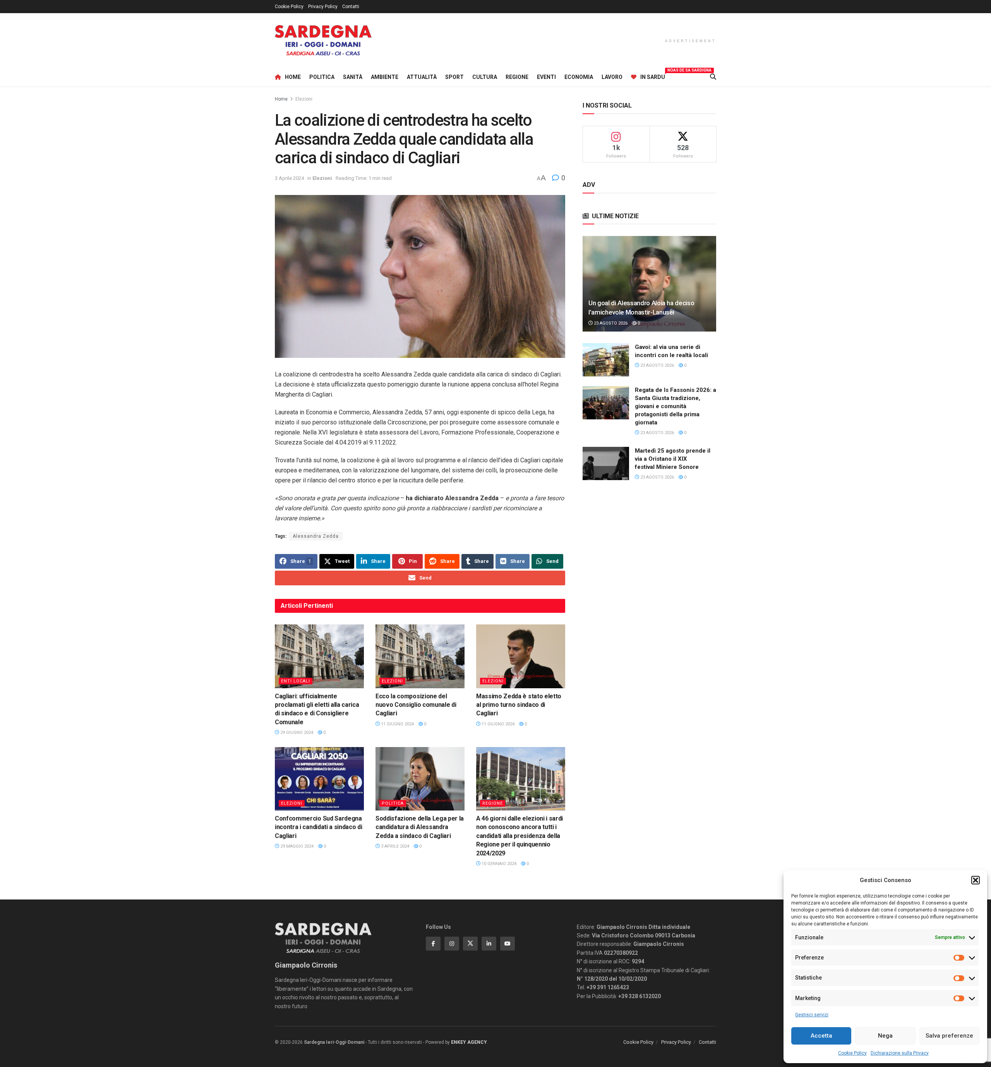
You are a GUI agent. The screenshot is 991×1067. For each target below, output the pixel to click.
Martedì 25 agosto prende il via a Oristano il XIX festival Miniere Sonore (672, 458)
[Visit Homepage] (323, 40)
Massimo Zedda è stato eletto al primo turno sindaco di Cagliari (518, 705)
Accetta (821, 1035)
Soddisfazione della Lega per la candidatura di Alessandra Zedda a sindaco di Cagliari (419, 827)
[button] (975, 880)
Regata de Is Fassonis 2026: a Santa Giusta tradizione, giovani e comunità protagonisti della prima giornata (675, 406)
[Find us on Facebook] (433, 944)
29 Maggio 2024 (296, 846)
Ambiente (384, 77)
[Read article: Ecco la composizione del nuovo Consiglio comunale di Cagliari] (420, 656)
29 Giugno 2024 (296, 732)
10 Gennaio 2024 (498, 863)
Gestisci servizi (811, 1014)
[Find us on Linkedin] (489, 944)
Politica (321, 77)
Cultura (484, 77)
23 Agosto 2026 (610, 323)
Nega (885, 1035)
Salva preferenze (949, 1035)
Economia (578, 77)
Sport (454, 77)
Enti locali (295, 681)
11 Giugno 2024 (397, 724)
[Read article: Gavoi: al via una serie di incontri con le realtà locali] (606, 359)
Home (293, 77)
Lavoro (612, 77)
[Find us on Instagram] (451, 944)
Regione (517, 77)
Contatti (350, 6)
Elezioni (303, 99)
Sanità (352, 77)
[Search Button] (713, 77)
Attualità (422, 77)
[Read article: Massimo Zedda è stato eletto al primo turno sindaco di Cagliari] (520, 656)
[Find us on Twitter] (470, 944)
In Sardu (652, 76)
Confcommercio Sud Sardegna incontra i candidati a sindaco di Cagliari (318, 827)
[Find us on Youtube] (507, 944)
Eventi (546, 77)
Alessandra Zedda (316, 536)
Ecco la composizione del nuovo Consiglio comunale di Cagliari (415, 705)
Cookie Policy (852, 1053)
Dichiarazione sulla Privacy (900, 1053)
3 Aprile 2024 (289, 178)
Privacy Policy (323, 6)
